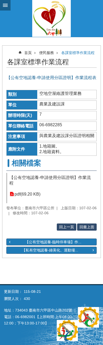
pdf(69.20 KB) (27, 194)
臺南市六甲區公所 (51, 18)
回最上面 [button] (86, 227)
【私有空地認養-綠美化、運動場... (50, 250)
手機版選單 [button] (5, 5)
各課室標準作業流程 (78, 53)
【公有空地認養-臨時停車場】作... (53, 242)
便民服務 (46, 53)
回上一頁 (66, 227)
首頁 (28, 53)
